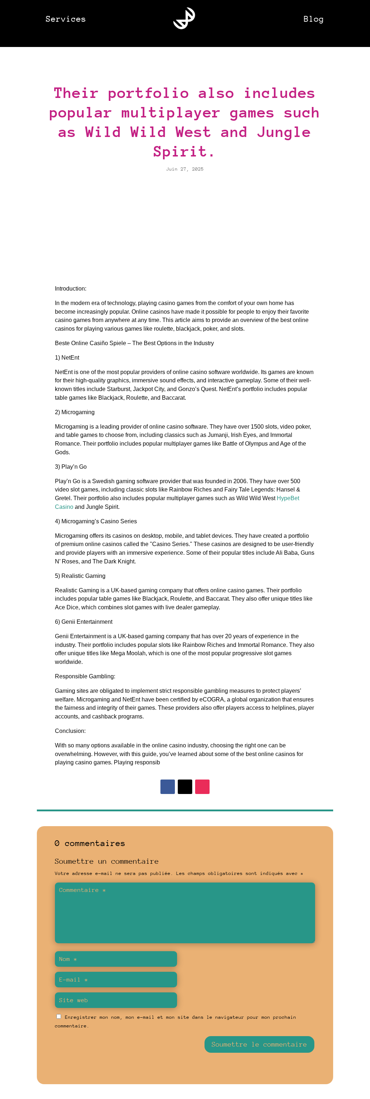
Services (66, 18)
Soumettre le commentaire (259, 1044)
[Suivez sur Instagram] (202, 787)
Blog (314, 18)
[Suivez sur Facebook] (167, 787)
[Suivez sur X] (185, 787)
